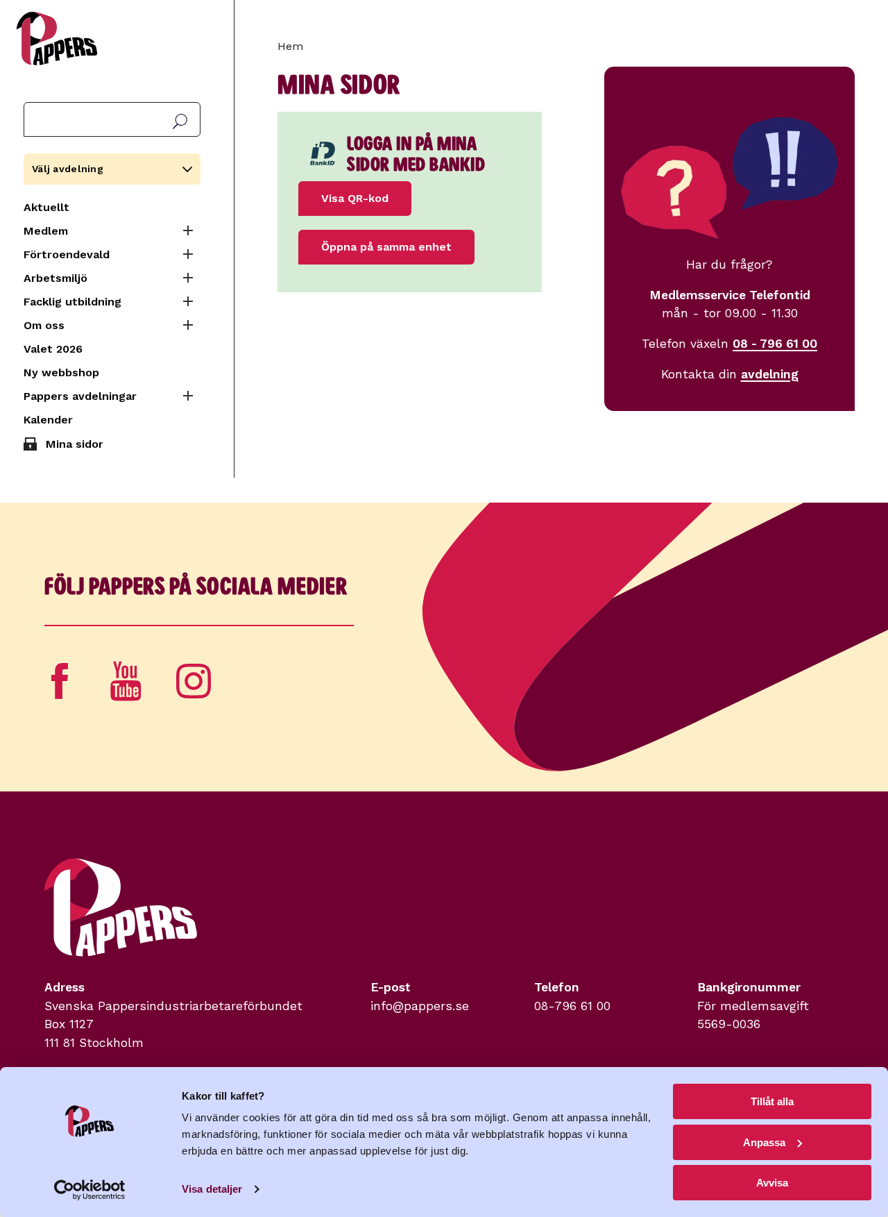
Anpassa (764, 1142)
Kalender (48, 419)
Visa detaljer (212, 1189)
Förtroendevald (67, 254)
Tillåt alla (772, 1101)
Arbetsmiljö (55, 278)
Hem (290, 46)
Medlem (46, 230)
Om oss (44, 325)
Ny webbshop (61, 372)
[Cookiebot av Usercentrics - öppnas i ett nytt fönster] (90, 1190)
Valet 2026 (53, 348)
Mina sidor (74, 444)
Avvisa (772, 1183)
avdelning (770, 374)
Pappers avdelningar (80, 396)
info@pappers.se (419, 1006)
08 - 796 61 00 (775, 344)
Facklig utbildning (72, 301)
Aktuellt (46, 207)
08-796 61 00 (572, 1006)
